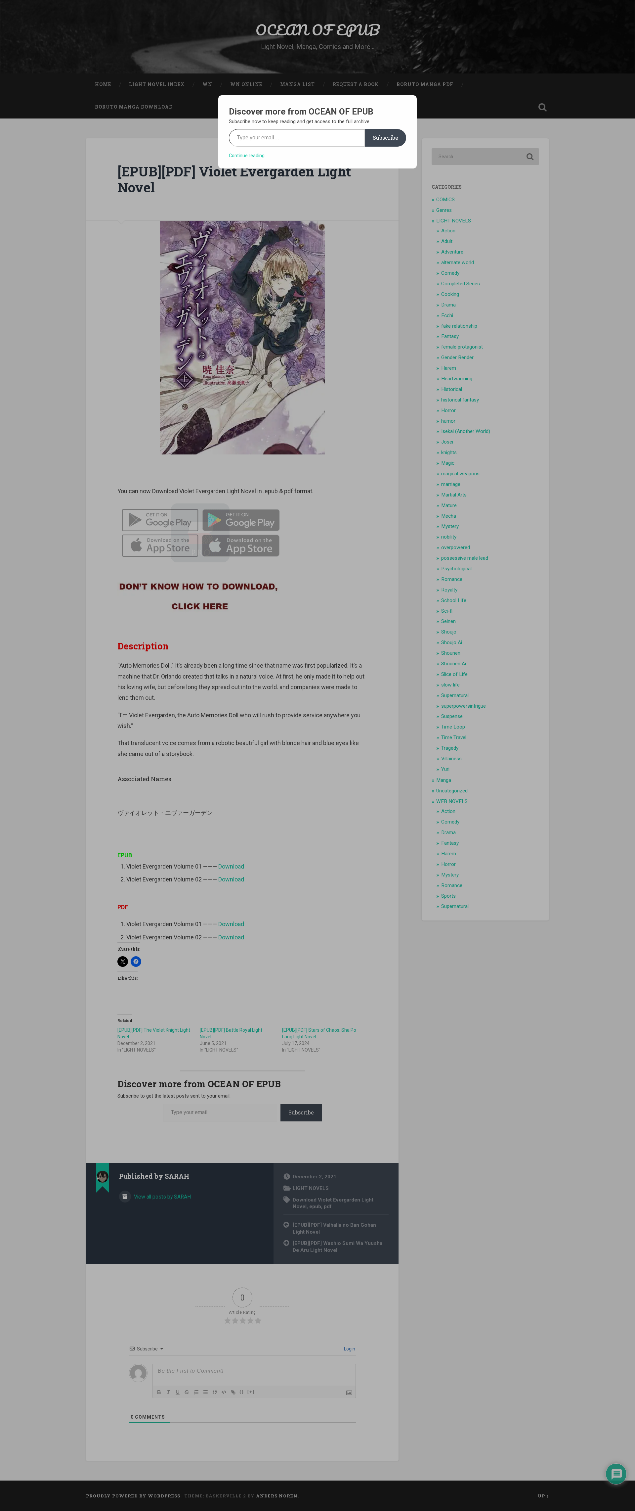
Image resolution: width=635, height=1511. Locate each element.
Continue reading (247, 155)
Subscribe (385, 137)
